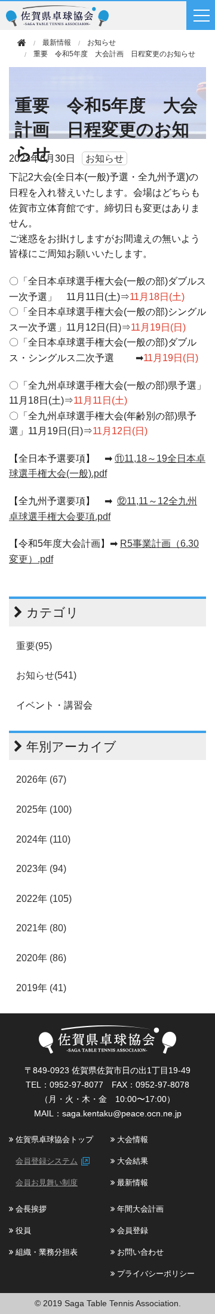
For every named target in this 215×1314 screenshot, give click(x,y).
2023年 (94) (41, 869)
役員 (22, 1230)
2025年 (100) (44, 809)
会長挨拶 (30, 1208)
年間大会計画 (139, 1208)
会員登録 (131, 1230)
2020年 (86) (41, 958)
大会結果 (131, 1160)
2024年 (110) (43, 839)
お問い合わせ (139, 1252)
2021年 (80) (41, 928)
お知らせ (101, 42)
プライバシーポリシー (155, 1273)
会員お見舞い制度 (47, 1182)
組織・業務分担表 (45, 1252)
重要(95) (34, 646)
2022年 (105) (44, 899)
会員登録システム (47, 1160)
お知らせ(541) (46, 675)
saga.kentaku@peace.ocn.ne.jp (122, 1113)
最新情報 (131, 1182)
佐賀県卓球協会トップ (53, 1139)
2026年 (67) (41, 779)
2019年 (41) (41, 988)
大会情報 (131, 1139)
